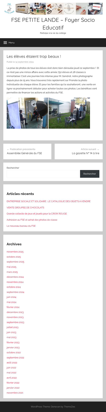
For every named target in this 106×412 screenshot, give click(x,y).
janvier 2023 (13, 347)
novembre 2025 (15, 251)
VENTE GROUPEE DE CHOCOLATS (25, 207)
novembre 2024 (15, 282)
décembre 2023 (15, 312)
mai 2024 (11, 302)
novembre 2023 (15, 317)
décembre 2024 (15, 276)
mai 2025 (11, 266)
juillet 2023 (12, 327)
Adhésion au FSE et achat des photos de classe (32, 219)
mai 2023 (11, 337)
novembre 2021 (15, 392)
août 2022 (12, 362)
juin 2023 (11, 332)
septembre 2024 (15, 292)
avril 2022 (12, 377)
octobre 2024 (14, 287)
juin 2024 (11, 297)
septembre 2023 (15, 322)
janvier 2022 (13, 387)
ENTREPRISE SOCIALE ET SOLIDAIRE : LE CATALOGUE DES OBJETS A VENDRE (49, 201)
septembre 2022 (15, 357)
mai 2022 (11, 372)
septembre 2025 (15, 261)
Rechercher (13, 167)
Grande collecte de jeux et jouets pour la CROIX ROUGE (37, 213)
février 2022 (13, 382)
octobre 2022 (14, 352)
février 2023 (13, 342)
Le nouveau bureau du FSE (21, 225)
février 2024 (13, 307)
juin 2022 (11, 367)
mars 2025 (12, 272)
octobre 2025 (14, 256)
